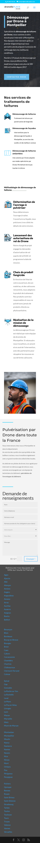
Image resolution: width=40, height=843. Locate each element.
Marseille (8, 719)
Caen (6, 650)
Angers (7, 592)
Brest (6, 647)
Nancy (6, 742)
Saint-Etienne (9, 801)
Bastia (6, 616)
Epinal (6, 681)
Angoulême (9, 595)
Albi (5, 582)
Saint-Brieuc (9, 797)
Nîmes (6, 760)
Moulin (7, 739)
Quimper (8, 787)
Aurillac (7, 606)
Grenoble (8, 688)
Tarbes (7, 808)
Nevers (7, 753)
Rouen (6, 794)
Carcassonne (9, 657)
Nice (6, 756)
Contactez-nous (16, 77)
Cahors (7, 653)
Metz (6, 722)
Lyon (6, 712)
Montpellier (9, 736)
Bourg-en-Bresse (11, 640)
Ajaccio (7, 578)
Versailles (8, 832)
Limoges (7, 708)
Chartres (7, 664)
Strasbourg (8, 804)
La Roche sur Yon (11, 691)
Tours (6, 818)
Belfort (7, 620)
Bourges (7, 643)
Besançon (8, 629)
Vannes (7, 828)
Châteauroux (9, 667)
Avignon (7, 613)
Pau (5, 770)
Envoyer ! (30, 559)
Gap (5, 684)
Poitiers (7, 783)
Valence (7, 825)
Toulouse (8, 814)
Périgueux (8, 773)
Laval (6, 698)
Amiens (7, 588)
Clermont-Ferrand (11, 671)
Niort (6, 763)
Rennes (7, 790)
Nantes (7, 749)
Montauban (9, 732)
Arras (6, 602)
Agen (6, 575)
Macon (7, 715)
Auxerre (7, 609)
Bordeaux (8, 636)
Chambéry (8, 660)
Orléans (7, 767)
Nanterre (8, 746)
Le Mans (7, 701)
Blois (6, 633)
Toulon (7, 811)
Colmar (7, 674)
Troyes (7, 821)
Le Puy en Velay (10, 705)
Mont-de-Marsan (11, 725)
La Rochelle (9, 694)
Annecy (7, 599)
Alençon (7, 585)
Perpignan (8, 777)
